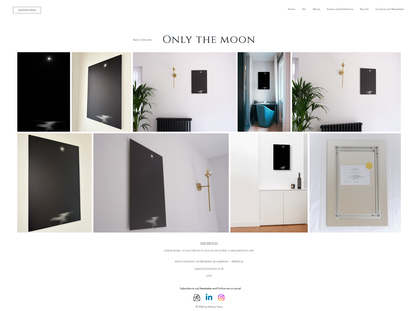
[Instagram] (221, 298)
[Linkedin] (209, 298)
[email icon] (197, 298)
